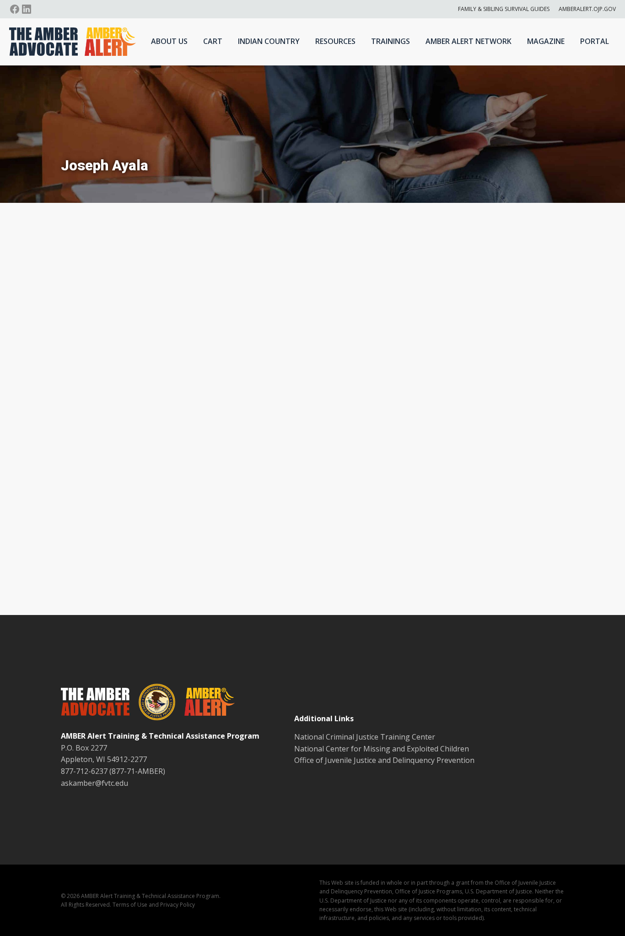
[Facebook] (14, 9)
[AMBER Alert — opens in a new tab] (205, 703)
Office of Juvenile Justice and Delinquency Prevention (384, 760)
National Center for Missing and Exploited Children (381, 749)
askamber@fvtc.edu (94, 783)
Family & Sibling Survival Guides (504, 9)
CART (212, 41)
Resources (335, 41)
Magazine (546, 41)
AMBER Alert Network (469, 41)
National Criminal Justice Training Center (364, 737)
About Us (169, 41)
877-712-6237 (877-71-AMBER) (113, 771)
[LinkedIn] (26, 9)
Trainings (390, 41)
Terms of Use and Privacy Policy (154, 905)
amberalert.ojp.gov (587, 9)
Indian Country (269, 41)
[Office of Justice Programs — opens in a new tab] (152, 704)
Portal (594, 41)
